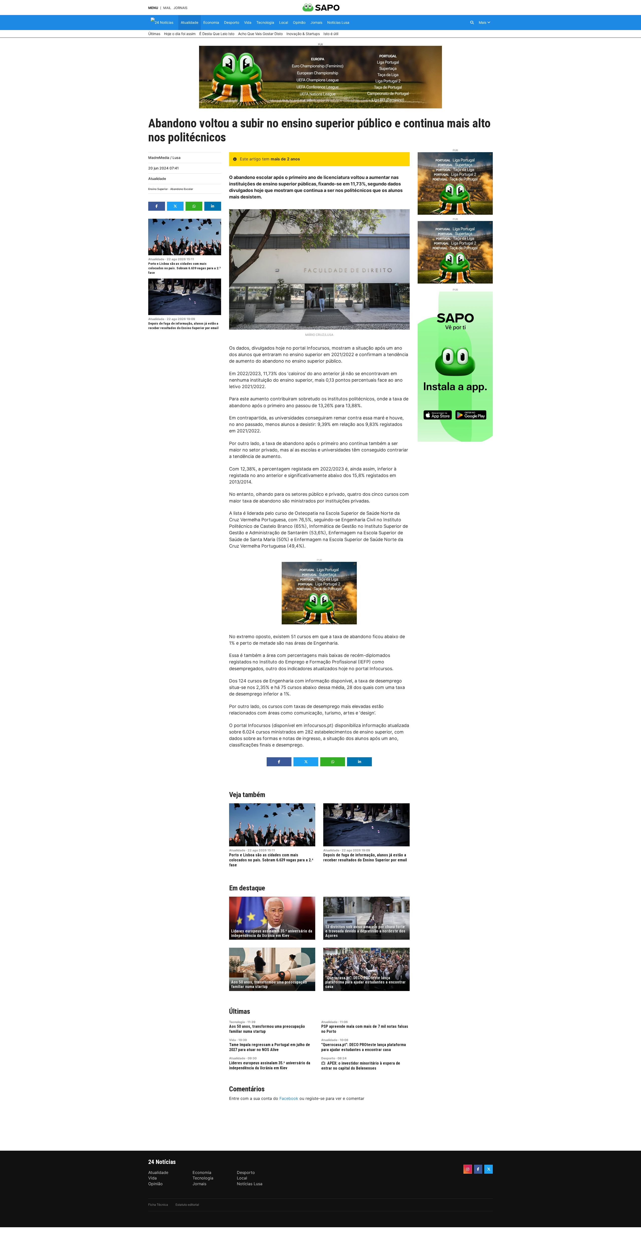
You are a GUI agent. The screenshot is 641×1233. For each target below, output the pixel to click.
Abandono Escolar (181, 189)
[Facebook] (478, 1169)
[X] (488, 1169)
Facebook (288, 1098)
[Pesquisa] (472, 22)
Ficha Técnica (158, 1204)
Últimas (239, 1011)
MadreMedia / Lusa (164, 157)
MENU (153, 8)
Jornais (180, 8)
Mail (167, 8)
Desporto (328, 1058)
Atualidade (157, 178)
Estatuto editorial (187, 1204)
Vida (232, 1040)
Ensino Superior (158, 189)
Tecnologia (237, 1022)
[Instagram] (467, 1169)
